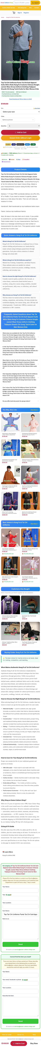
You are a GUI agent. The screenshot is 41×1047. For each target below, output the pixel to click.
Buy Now (34, 1043)
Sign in (20, 12)
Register (26, 12)
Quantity (3, 126)
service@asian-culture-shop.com (24, 949)
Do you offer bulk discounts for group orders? (20, 401)
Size (2, 108)
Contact (36, 7)
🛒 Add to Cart (20, 132)
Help (34, 1034)
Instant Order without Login (20, 138)
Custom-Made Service (8, 7)
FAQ (30, 7)
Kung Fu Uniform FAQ (9, 855)
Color (2, 116)
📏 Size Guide (36, 108)
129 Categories (22, 7)
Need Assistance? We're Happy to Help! (20, 99)
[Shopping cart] (14, 12)
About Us (20, 1034)
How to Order (6, 1034)
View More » (34, 410)
